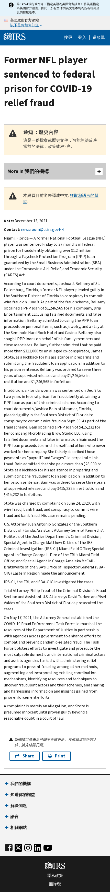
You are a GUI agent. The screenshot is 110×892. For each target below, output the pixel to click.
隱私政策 (55, 875)
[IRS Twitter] (18, 846)
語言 (14, 816)
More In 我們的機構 (28, 171)
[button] (82, 37)
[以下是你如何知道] (55, 23)
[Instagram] (28, 846)
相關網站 (18, 827)
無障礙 (55, 883)
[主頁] (15, 36)
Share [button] (28, 756)
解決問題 (18, 805)
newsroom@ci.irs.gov (40, 229)
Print (60, 756)
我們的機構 (20, 783)
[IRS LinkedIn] (37, 846)
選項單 (99, 37)
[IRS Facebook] (9, 846)
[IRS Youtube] (47, 846)
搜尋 (68, 37)
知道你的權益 (22, 794)
